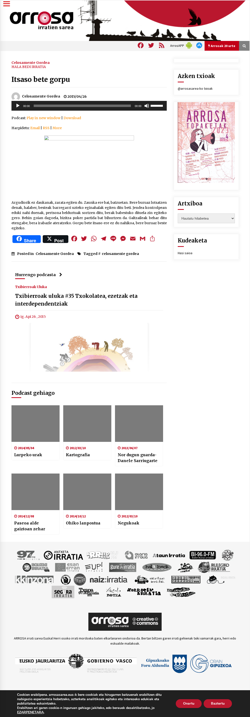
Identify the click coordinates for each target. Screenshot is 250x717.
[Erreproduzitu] (17, 105)
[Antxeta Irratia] (63, 555)
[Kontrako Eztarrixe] (65, 579)
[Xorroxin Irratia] (144, 592)
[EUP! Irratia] (94, 567)
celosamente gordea (120, 254)
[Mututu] (146, 105)
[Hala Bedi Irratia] (156, 567)
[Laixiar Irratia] (80, 579)
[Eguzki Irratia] (36, 567)
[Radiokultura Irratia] (185, 579)
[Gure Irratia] (122, 567)
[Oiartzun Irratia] (150, 579)
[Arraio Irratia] (102, 555)
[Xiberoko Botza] (113, 592)
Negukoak (128, 523)
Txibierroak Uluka (31, 287)
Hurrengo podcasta (35, 274)
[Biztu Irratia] (227, 555)
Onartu (188, 703)
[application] (89, 106)
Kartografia (78, 454)
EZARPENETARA (30, 712)
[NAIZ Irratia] (109, 579)
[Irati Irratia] (186, 567)
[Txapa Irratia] (88, 592)
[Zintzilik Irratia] (181, 592)
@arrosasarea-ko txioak (195, 88)
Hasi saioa (185, 253)
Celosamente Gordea (30, 62)
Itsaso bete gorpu (40, 79)
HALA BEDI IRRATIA (28, 67)
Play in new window (44, 118)
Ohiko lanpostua (83, 523)
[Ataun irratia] (169, 555)
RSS (46, 128)
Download (72, 118)
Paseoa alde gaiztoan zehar (29, 526)
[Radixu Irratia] (221, 579)
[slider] (157, 105)
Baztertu (218, 703)
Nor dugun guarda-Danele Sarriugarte (137, 457)
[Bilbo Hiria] (203, 555)
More (57, 128)
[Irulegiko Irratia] (213, 567)
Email (35, 128)
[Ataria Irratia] (136, 555)
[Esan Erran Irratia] (67, 567)
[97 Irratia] (28, 555)
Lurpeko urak (28, 454)
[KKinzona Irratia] (34, 579)
